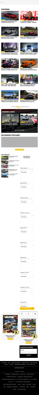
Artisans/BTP (32, 386)
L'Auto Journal (34, 379)
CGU (16, 379)
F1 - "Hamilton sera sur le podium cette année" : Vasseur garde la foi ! (28, 22)
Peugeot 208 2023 (23, 257)
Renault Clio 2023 (23, 242)
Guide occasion (25, 362)
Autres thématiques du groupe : (9, 384)
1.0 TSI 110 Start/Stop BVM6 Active (25, 288)
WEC (21, 83)
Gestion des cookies (22, 389)
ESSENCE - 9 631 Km (23, 260)
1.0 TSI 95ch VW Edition (24, 273)
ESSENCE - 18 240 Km (23, 230)
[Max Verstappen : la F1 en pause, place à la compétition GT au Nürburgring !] (10, 63)
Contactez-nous (30, 374)
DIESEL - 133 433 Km (23, 185)
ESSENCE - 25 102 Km (23, 215)
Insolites (22, 35)
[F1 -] (29, 15)
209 (28, 106)
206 (23, 106)
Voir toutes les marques (19, 149)
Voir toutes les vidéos (19, 130)
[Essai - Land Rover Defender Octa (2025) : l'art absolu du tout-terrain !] (10, 79)
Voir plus (19, 108)
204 (19, 106)
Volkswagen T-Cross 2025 (24, 272)
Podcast (12, 364)
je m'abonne (10, 338)
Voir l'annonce (23, 172)
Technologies (22, 386)
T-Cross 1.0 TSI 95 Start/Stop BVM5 (25, 213)
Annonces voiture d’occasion (8, 379)
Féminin (23, 384)
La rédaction (7, 374)
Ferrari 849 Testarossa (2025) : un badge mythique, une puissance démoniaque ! (9, 22)
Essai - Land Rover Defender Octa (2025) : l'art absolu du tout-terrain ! (8, 85)
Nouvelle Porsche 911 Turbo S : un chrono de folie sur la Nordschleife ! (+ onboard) (28, 101)
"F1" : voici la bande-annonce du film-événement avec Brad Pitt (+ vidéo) (10, 124)
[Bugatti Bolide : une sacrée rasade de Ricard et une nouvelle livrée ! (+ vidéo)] (28, 118)
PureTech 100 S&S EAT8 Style (24, 258)
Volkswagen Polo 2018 (24, 197)
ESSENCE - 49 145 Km (23, 245)
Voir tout (36, 135)
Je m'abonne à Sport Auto (11, 376)
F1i (14, 381)
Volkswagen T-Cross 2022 (24, 212)
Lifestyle (6, 364)
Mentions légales (15, 374)
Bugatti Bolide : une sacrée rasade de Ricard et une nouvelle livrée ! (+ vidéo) (27, 124)
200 (12, 106)
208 (26, 106)
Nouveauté (3, 35)
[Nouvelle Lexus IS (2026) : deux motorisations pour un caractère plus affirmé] (10, 31)
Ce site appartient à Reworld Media (23, 381)
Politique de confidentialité (24, 379)
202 (16, 106)
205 (21, 106)
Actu (21, 51)
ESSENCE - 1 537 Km (23, 170)
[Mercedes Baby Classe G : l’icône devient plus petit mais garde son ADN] (29, 47)
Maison (34, 384)
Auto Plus (11, 381)
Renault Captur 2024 (23, 227)
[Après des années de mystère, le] (29, 31)
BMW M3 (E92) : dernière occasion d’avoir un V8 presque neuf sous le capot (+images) (28, 69)
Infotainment (29, 384)
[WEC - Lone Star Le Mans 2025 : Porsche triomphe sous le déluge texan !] (29, 79)
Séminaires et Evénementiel (12, 386)
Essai (2, 83)
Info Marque (22, 122)
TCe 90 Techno (22, 228)
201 (14, 106)
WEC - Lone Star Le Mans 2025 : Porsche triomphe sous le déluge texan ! (28, 85)
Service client (23, 374)
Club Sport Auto (31, 364)
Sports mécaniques (16, 362)
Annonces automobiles (20, 364)
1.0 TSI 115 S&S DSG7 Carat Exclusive (26, 198)
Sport (4, 386)
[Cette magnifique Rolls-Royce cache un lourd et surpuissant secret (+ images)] (10, 47)
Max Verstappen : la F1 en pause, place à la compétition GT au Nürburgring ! (9, 69)
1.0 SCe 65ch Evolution (24, 243)
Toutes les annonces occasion (27, 308)
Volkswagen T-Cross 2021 (24, 287)
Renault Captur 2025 (23, 168)
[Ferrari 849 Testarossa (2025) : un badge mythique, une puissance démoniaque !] (10, 15)
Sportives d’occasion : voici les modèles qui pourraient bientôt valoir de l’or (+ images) (9, 101)
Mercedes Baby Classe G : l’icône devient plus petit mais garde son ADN (29, 53)
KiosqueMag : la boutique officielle (25, 376)
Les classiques (33, 362)
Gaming (27, 386)
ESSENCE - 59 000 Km (23, 200)
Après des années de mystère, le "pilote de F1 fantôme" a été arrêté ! (28, 38)
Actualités (4, 362)
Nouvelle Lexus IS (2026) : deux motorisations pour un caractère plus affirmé (9, 38)
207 (24, 106)
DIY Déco (14, 389)
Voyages (19, 384)
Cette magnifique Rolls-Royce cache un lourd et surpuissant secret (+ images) (9, 53)
